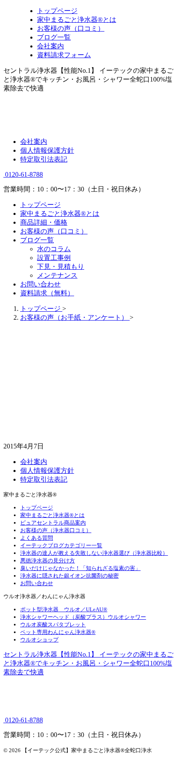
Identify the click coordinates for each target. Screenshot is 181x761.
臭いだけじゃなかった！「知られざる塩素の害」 (80, 568)
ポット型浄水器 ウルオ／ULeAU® (63, 609)
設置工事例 (54, 257)
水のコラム (54, 248)
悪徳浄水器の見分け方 (47, 560)
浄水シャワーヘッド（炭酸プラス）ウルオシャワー (83, 617)
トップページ (40, 204)
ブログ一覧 (37, 240)
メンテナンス (57, 275)
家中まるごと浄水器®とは (59, 213)
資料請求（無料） (47, 293)
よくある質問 (36, 538)
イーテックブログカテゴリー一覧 (61, 545)
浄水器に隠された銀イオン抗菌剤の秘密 (69, 576)
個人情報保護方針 (47, 150)
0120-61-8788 (23, 174)
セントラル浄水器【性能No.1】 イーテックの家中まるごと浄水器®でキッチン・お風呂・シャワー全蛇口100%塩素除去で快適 (88, 663)
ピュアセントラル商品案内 (53, 523)
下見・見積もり (60, 266)
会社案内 (33, 141)
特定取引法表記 (43, 159)
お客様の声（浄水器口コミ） (55, 530)
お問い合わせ (40, 284)
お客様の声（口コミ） (54, 231)
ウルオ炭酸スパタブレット (53, 624)
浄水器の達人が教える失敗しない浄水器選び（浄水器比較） (94, 553)
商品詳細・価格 (43, 222)
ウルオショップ (39, 639)
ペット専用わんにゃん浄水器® (58, 632)
